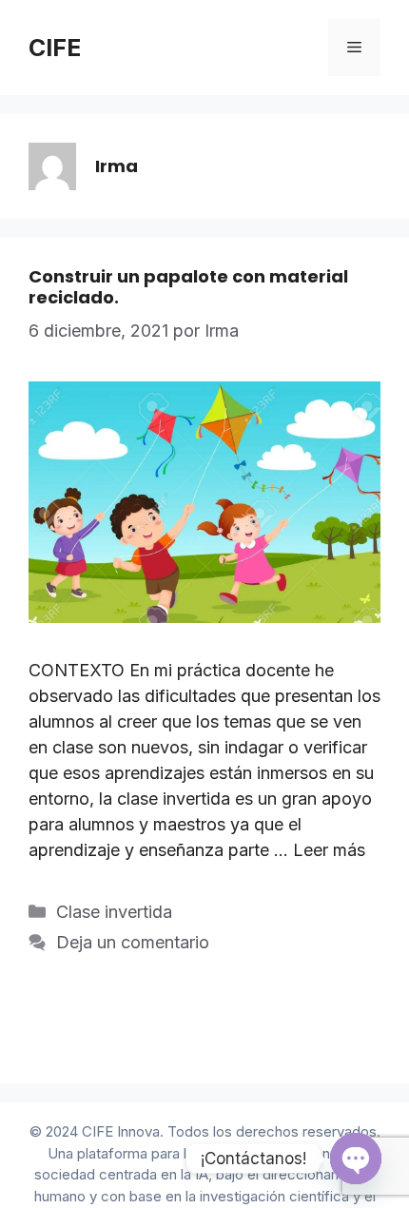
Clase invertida (114, 912)
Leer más (329, 850)
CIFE (55, 47)
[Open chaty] (355, 1158)
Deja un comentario (132, 942)
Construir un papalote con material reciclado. (188, 286)
